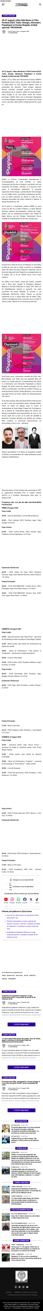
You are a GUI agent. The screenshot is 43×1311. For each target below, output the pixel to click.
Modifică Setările (5, 1)
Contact (9, 1292)
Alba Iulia (11, 975)
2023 (4, 975)
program (12, 979)
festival (20, 975)
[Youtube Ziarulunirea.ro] (27, 1287)
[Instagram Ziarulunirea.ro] (23, 1287)
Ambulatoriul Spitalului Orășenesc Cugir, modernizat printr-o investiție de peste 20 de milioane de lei (22, 934)
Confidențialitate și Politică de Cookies (22, 1295)
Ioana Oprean (13, 32)
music (5, 979)
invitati (33, 975)
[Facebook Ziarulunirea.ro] (15, 1287)
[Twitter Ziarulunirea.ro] (19, 1287)
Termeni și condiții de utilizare (25, 1292)
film (26, 975)
